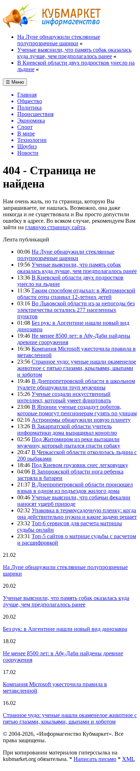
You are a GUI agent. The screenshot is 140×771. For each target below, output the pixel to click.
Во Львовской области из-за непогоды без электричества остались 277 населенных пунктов (76, 309)
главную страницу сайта (55, 227)
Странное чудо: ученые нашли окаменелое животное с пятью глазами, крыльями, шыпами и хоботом (76, 368)
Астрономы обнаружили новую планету (81, 420)
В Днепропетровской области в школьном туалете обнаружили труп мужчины (76, 384)
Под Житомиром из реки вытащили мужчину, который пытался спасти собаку (68, 442)
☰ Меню (15, 82)
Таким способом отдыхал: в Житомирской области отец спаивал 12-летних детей (76, 293)
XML (128, 759)
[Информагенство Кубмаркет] (52, 26)
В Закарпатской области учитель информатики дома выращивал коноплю (67, 429)
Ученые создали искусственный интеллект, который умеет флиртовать (64, 397)
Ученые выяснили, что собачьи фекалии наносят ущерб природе (73, 500)
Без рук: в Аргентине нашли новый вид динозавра (65, 629)
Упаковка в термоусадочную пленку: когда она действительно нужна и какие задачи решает (77, 513)
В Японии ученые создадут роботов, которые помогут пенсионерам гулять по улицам (77, 410)
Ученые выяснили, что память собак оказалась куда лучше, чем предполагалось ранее (74, 53)
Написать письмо (95, 759)
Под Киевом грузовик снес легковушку (80, 465)
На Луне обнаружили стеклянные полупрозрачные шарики (58, 40)
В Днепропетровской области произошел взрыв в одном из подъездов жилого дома (75, 487)
